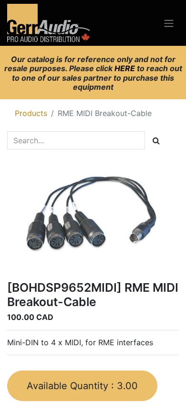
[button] (82, 386)
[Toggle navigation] (169, 22)
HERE (125, 68)
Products (31, 113)
